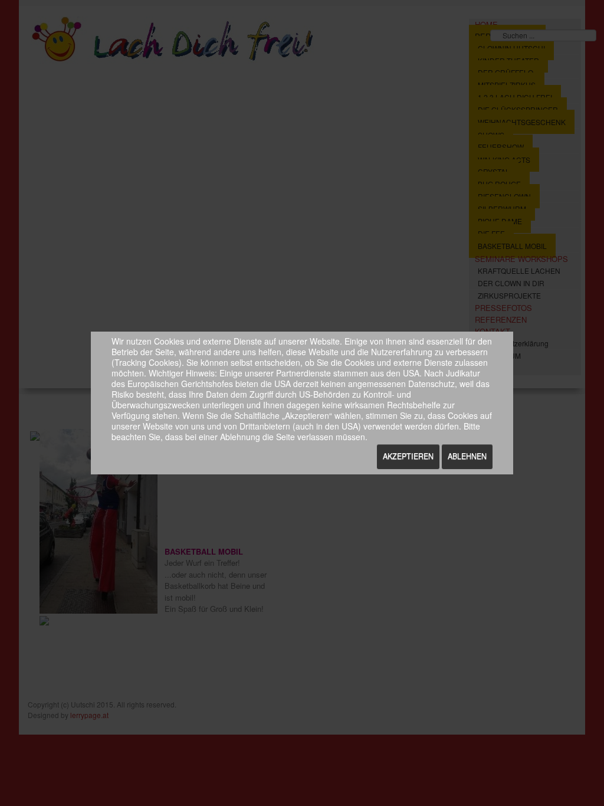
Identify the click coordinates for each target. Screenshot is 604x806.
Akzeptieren (408, 456)
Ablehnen (467, 456)
